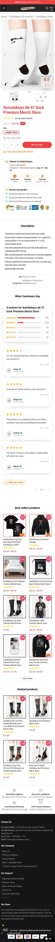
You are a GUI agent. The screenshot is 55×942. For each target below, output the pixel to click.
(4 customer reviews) (23, 118)
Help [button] (50, 939)
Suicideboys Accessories (21, 16)
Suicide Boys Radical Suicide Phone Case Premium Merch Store (12, 662)
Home (4, 16)
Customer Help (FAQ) (10, 894)
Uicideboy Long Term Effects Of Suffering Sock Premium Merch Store (13, 768)
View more (27, 679)
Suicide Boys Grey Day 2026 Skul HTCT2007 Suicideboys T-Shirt (12, 542)
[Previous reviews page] (36, 489)
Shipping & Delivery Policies (13, 879)
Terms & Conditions (10, 855)
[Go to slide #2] (27, 96)
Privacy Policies (8, 859)
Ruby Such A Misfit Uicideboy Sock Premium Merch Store (39, 768)
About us (5, 851)
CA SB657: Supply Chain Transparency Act (19, 866)
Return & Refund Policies (12, 886)
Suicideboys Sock (44, 16)
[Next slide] (50, 55)
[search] (47, 8)
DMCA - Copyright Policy (12, 862)
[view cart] (51, 8)
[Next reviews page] (49, 489)
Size (5, 128)
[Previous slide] (5, 55)
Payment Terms (8, 882)
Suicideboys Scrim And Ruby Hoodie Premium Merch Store (38, 662)
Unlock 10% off (5, 930)
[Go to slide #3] (41, 96)
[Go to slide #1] (13, 96)
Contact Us (6, 890)
